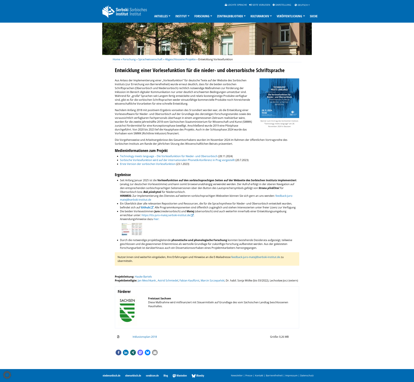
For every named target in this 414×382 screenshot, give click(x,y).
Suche (314, 16)
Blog (165, 375)
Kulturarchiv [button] (260, 16)
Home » (118, 59)
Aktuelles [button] (161, 16)
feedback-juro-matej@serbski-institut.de (255, 257)
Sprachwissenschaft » (151, 59)
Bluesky (200, 375)
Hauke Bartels (143, 276)
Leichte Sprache (237, 4)
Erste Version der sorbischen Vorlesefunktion (147, 164)
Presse (248, 375)
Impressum (291, 375)
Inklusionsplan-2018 (145, 337)
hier (156, 219)
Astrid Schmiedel (168, 280)
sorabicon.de (152, 375)
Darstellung (283, 4)
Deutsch (302, 4)
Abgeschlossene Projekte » (181, 59)
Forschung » (130, 59)
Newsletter (237, 375)
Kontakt (259, 375)
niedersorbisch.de (111, 375)
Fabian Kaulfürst (189, 280)
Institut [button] (181, 16)
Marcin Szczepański (212, 280)
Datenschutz (307, 375)
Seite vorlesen (261, 4)
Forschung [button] (201, 16)
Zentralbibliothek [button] (230, 16)
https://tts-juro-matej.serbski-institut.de (166, 215)
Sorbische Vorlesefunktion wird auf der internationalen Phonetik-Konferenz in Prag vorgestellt (177, 160)
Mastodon (181, 375)
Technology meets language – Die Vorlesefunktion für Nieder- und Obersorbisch (169, 156)
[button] (118, 352)
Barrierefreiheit (274, 375)
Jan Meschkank (147, 280)
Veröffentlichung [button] (289, 16)
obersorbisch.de (133, 375)
